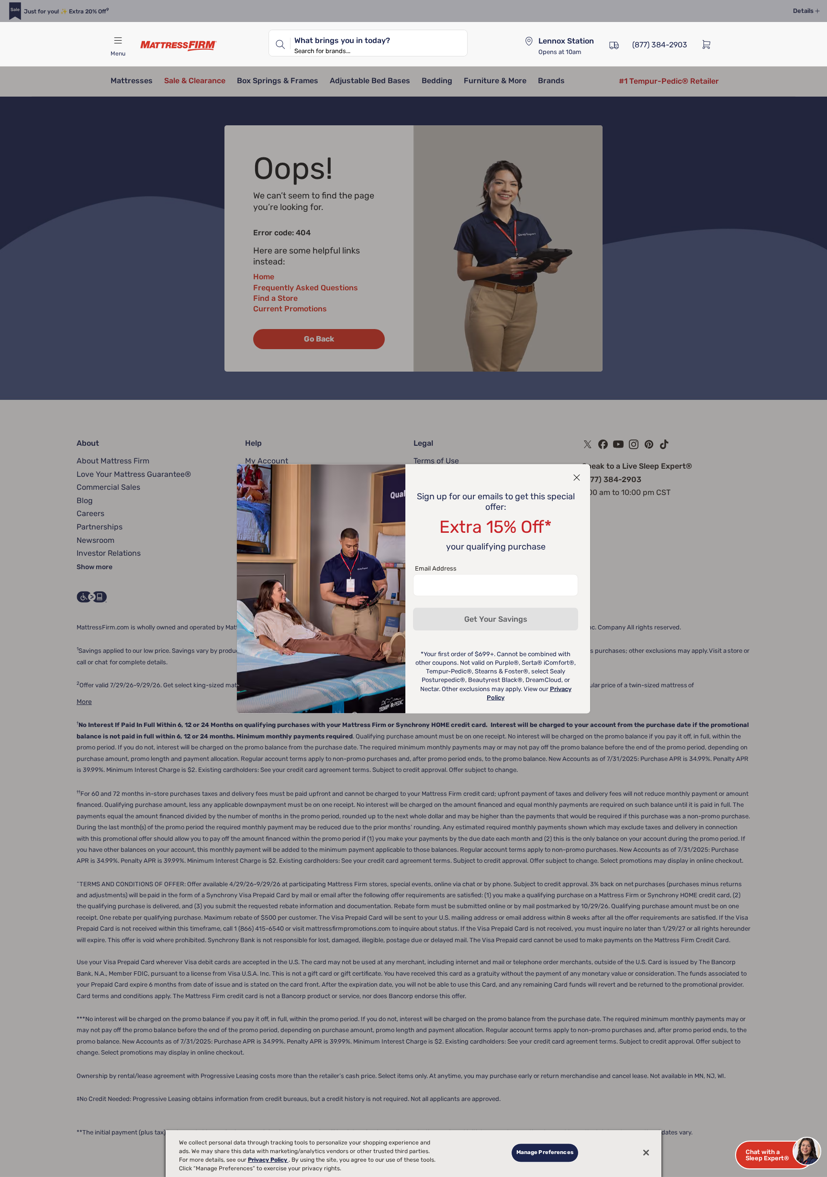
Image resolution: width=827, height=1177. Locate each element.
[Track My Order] (614, 44)
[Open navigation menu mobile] (117, 40)
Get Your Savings (495, 618)
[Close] (646, 1152)
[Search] (279, 43)
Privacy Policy (268, 1159)
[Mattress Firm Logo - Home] (178, 46)
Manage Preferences (544, 1152)
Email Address (436, 568)
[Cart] (709, 44)
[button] (774, 1155)
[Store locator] (528, 41)
